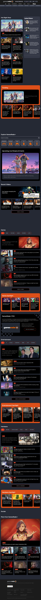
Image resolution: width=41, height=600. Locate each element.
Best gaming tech (38, 5)
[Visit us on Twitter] (15, 1)
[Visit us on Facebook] (19, 1)
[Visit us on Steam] (22, 1)
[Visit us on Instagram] (21, 1)
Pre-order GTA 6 (15, 5)
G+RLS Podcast (26, 5)
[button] (36, 1)
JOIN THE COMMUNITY (30, 329)
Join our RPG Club (32, 5)
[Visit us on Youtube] (18, 1)
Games (9, 3)
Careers (15, 592)
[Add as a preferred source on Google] (10, 586)
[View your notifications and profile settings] (33, 1)
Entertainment (14, 3)
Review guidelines (9, 594)
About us (21, 592)
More (28, 3)
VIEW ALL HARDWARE (20, 485)
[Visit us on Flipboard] (17, 1)
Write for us (15, 594)
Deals (24, 3)
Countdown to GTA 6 (8, 5)
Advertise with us (29, 592)
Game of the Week (20, 5)
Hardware (20, 3)
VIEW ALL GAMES (20, 289)
